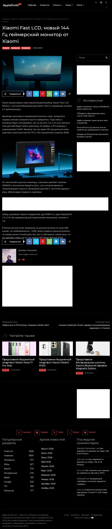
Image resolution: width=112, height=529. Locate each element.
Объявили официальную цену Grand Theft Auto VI (91, 114)
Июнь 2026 (46, 457)
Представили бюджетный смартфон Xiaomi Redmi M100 (55, 362)
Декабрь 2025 (48, 483)
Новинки (16, 48)
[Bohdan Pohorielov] (9, 256)
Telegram (44, 432)
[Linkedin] (19, 259)
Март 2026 (46, 470)
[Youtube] (23, 259)
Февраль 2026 (48, 475)
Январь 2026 (47, 479)
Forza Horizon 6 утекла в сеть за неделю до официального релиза (92, 128)
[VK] (63, 94)
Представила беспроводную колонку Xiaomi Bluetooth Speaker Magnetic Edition (91, 364)
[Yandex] (107, 8)
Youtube (92, 432)
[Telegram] (101, 2)
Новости (26, 48)
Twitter (60, 432)
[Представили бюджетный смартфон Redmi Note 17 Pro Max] (19, 348)
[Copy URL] (69, 94)
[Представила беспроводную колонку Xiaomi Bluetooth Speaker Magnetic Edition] (93, 348)
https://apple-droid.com (27, 254)
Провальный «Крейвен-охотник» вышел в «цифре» (91, 481)
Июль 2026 (46, 453)
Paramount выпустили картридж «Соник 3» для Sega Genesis (92, 492)
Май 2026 (46, 462)
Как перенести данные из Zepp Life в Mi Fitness (93, 451)
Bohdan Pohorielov (27, 250)
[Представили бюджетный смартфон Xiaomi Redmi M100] (56, 348)
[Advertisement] (55, 204)
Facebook (26, 432)
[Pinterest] (43, 94)
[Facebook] (96, 2)
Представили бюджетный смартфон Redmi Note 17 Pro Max (18, 362)
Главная (5, 19)
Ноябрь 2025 (47, 488)
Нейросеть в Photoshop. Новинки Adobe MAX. (25, 325)
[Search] (107, 57)
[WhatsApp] (49, 94)
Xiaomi (14, 19)
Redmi (5, 370)
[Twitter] (106, 2)
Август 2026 (47, 448)
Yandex (76, 432)
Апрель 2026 (47, 466)
